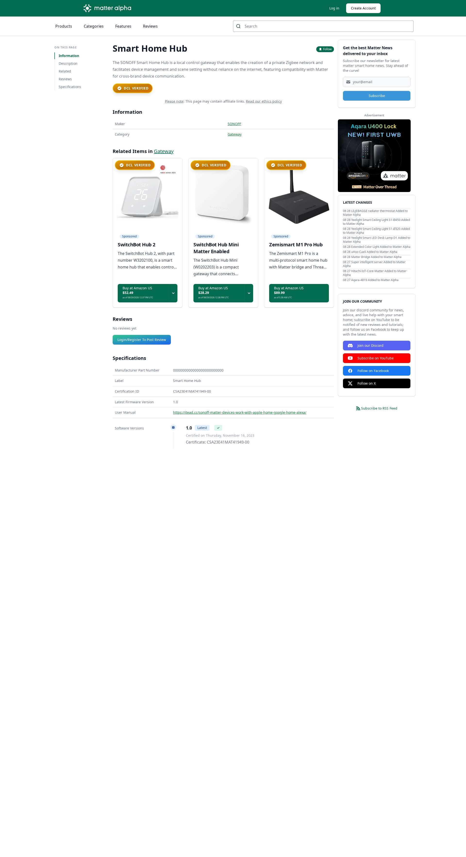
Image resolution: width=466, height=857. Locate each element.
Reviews (150, 26)
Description (68, 63)
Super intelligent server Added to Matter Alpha (374, 264)
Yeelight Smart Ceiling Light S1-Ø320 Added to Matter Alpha (376, 231)
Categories (94, 26)
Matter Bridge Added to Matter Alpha (376, 257)
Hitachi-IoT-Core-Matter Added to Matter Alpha (375, 273)
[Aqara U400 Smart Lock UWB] (374, 155)
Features (123, 26)
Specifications (70, 86)
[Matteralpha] (108, 8)
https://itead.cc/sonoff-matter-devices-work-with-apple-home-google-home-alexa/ (239, 412)
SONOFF (234, 123)
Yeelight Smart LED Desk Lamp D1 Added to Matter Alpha (376, 240)
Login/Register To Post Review (141, 339)
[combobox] (323, 26)
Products (63, 26)
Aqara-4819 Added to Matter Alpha (375, 280)
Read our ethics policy (264, 101)
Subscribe (377, 95)
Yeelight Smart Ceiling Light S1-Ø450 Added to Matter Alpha (376, 222)
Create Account (363, 8)
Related (65, 71)
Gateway (234, 134)
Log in (334, 8)
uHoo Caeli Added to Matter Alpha (374, 252)
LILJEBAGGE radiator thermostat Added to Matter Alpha (375, 213)
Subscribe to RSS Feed (379, 408)
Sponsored (129, 236)
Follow (327, 49)
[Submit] (239, 26)
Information (69, 55)
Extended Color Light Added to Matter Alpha (380, 247)
